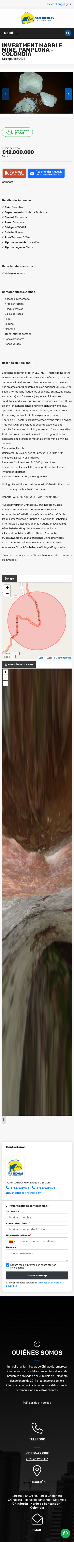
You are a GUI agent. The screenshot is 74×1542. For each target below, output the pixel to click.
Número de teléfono (18, 1235)
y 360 (22, 132)
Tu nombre (13, 1211)
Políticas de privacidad (37, 1402)
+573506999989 (37, 1453)
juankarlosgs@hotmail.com (25, 1192)
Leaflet (42, 657)
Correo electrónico (18, 1223)
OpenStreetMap (63, 657)
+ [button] (7, 587)
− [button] (7, 593)
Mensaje (11, 1247)
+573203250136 (19, 1187)
